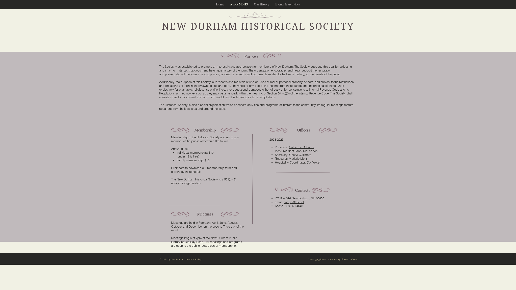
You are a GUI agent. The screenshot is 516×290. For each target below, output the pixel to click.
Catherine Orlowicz (301, 147)
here (181, 168)
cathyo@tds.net (294, 202)
